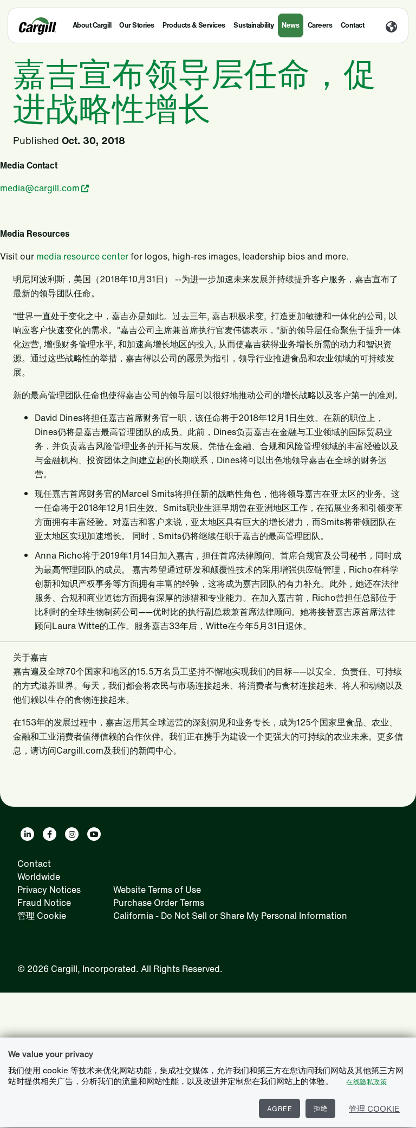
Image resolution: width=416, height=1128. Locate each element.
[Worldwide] (391, 27)
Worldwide (38, 876)
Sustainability (253, 25)
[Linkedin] (27, 834)
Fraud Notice (44, 902)
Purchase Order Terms (158, 902)
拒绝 (320, 1108)
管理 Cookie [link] (41, 915)
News (290, 25)
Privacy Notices (49, 889)
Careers (320, 25)
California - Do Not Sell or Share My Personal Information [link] (230, 915)
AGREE (279, 1108)
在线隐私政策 (366, 1081)
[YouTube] (94, 834)
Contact (353, 25)
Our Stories (136, 25)
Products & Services (193, 25)
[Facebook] (49, 834)
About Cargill (92, 25)
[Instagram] (72, 834)
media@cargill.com (40, 188)
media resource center (82, 256)
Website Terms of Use (157, 889)
